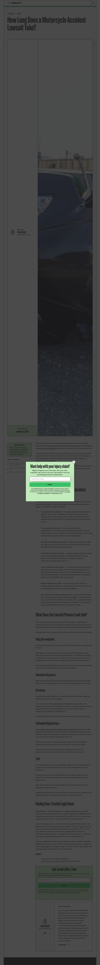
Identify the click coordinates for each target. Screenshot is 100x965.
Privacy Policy (55, 493)
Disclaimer (46, 493)
